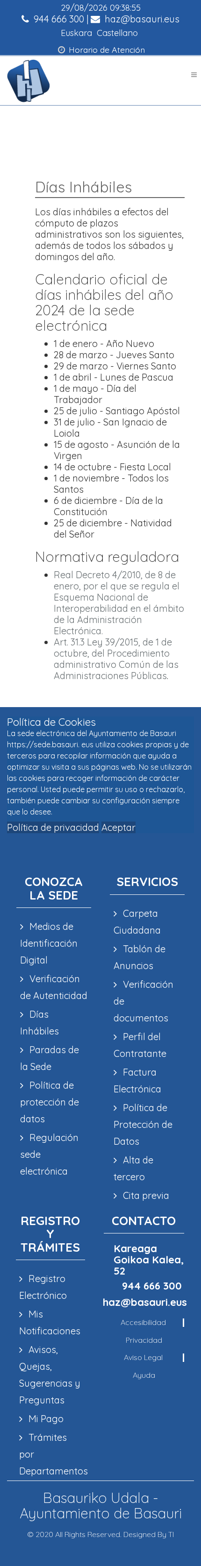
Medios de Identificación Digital (49, 943)
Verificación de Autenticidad (53, 987)
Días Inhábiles (39, 1022)
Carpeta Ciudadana (137, 921)
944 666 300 (57, 19)
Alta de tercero (133, 1168)
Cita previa (145, 1195)
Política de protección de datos (49, 1102)
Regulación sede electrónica (49, 1154)
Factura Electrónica (137, 1080)
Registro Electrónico (43, 1287)
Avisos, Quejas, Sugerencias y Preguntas (49, 1375)
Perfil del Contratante (140, 1045)
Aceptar (118, 827)
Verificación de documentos (143, 1001)
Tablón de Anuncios (139, 957)
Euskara (76, 33)
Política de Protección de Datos (143, 1124)
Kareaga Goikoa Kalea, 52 (149, 1259)
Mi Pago (45, 1418)
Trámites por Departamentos (50, 1454)
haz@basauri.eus (140, 19)
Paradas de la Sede (49, 1058)
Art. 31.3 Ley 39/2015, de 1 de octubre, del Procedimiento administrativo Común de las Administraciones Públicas (116, 658)
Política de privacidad (53, 827)
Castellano (117, 33)
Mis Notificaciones (49, 1322)
